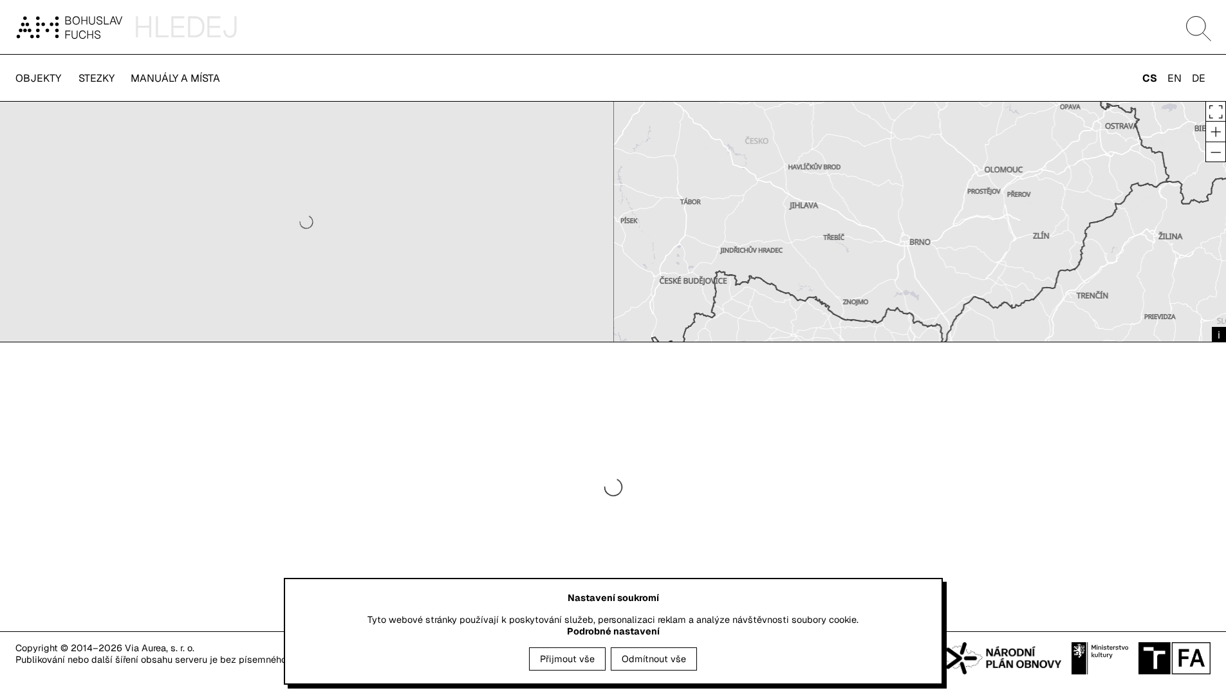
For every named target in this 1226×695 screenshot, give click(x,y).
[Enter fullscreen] (1215, 111)
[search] (679, 27)
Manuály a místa (175, 78)
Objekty (38, 78)
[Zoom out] (1215, 152)
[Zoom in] (1215, 131)
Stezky (97, 78)
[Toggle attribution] (1219, 335)
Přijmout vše (567, 659)
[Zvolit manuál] (39, 27)
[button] (1199, 29)
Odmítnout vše (654, 659)
